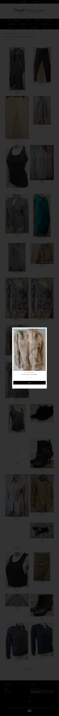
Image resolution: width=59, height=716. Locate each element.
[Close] (46, 329)
